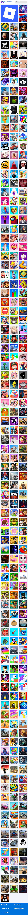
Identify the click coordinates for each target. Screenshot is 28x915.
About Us (4, 905)
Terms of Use (5, 909)
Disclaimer (18, 905)
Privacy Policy (19, 909)
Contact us (5, 912)
